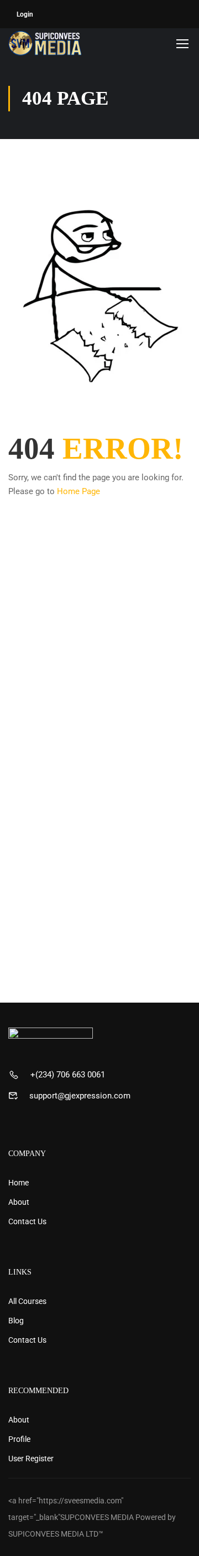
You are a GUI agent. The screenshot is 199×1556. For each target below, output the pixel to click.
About (18, 1202)
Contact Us (27, 1221)
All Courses (27, 1301)
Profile (19, 1439)
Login (25, 14)
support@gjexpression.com (79, 1096)
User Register (31, 1458)
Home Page (78, 491)
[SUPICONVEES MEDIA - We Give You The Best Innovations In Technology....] (44, 43)
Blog (16, 1320)
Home (18, 1182)
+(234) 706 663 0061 (67, 1075)
